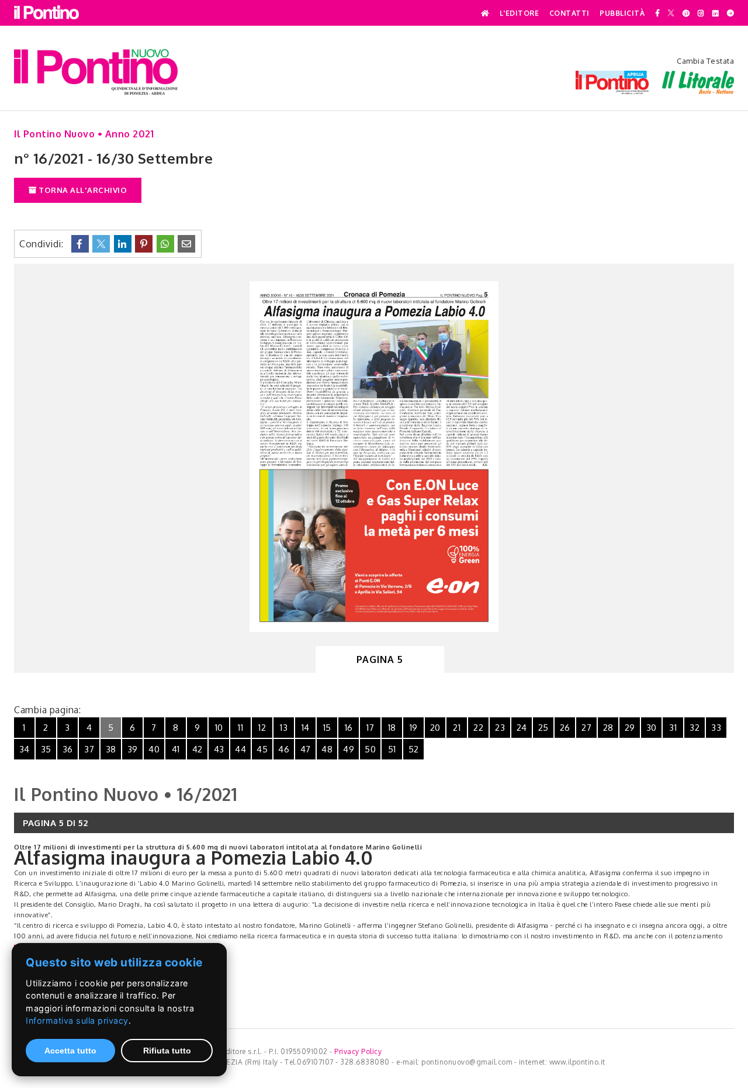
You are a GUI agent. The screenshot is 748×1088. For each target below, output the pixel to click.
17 (370, 727)
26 (565, 727)
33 (716, 727)
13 (284, 727)
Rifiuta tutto (167, 1050)
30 (651, 727)
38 (111, 749)
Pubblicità (622, 13)
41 (176, 749)
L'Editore (519, 13)
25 (543, 727)
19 (414, 727)
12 (262, 727)
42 (197, 749)
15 (327, 727)
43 (219, 749)
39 (132, 749)
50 (370, 749)
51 (392, 749)
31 (673, 727)
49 (348, 749)
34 (24, 749)
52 (413, 749)
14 (306, 727)
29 (630, 727)
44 (240, 749)
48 (327, 749)
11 (240, 727)
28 (608, 727)
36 (68, 749)
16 (349, 727)
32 (694, 727)
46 (283, 749)
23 (500, 727)
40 (154, 749)
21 (456, 727)
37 (89, 749)
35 (46, 749)
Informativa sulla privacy (77, 1020)
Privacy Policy (358, 1051)
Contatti (569, 13)
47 (305, 749)
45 (262, 749)
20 (435, 727)
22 (478, 727)
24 (522, 727)
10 (219, 727)
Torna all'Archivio (82, 190)
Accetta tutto (70, 1050)
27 (586, 727)
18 (392, 727)
